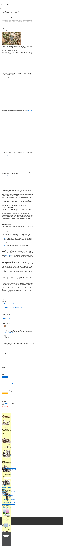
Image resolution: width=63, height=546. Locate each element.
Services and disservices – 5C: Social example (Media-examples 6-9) (14, 308)
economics (8, 491)
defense (30, 21)
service (7, 504)
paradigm (12, 500)
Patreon (6, 403)
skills (14, 504)
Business (6, 485)
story (10, 505)
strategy (12, 505)
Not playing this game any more (8, 454)
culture (10, 489)
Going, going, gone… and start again (8, 452)
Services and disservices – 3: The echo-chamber (11, 306)
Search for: (3, 381)
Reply (4, 334)
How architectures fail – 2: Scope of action (9, 456)
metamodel (3, 499)
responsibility (6, 502)
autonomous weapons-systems (17, 21)
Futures (23, 20)
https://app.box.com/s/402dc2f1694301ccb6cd (10, 332)
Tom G (4, 466)
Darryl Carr (17, 299)
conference (8, 489)
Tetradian (13, 11)
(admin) (19, 11)
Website (3, 374)
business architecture (6, 487)
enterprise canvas (4, 497)
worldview (10, 507)
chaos (14, 487)
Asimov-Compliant (8, 255)
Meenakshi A (5, 467)
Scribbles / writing (13, 502)
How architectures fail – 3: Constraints (8, 455)
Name (3, 369)
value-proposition (5, 238)
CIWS (29, 202)
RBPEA (3, 502)
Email (2, 372)
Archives (3, 514)
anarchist (3, 485)
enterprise (4, 493)
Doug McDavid (8, 326)
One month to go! (6, 453)
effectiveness (13, 491)
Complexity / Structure (18, 20)
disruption (5, 491)
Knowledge (13, 497)
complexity (24, 21)
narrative (14, 499)
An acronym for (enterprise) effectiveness (11, 468)
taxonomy (15, 505)
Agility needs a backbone (9, 466)
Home (3, 11)
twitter (4, 507)
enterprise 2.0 (9, 493)
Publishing (16, 11)
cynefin (12, 489)
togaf (2, 507)
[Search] (12, 383)
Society (3, 21)
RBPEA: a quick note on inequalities (9, 303)
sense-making (4, 504)
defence (27, 21)
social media (4, 505)
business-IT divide (11, 485)
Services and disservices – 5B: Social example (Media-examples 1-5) (14, 307)
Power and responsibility (29, 20)
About (7, 11)
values (7, 507)
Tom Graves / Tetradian (4, 4)
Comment (3, 367)
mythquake (11, 499)
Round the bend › (6, 318)
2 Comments (6, 21)
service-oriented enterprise (11, 504)
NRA (20, 250)
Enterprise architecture (8, 495)
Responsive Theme (10, 523)
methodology (7, 499)
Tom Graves (10, 11)
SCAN (10, 502)
